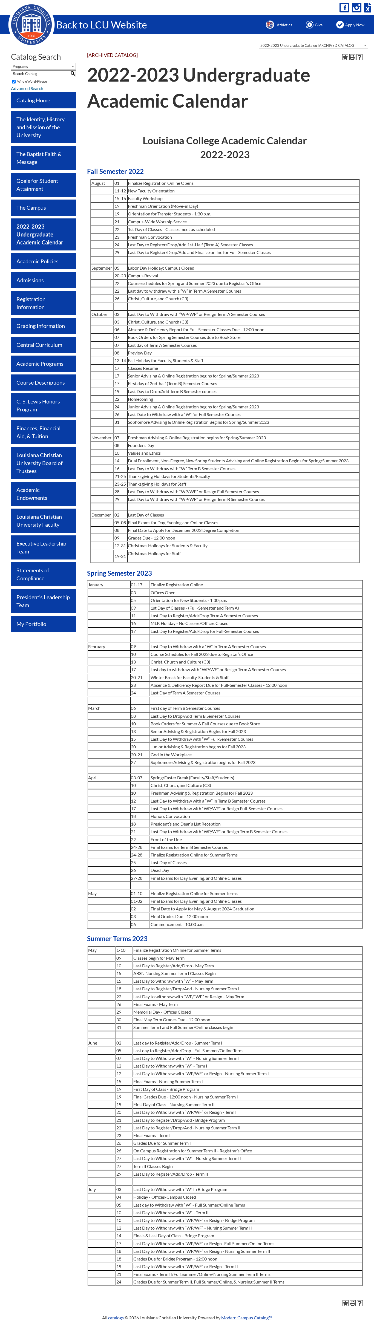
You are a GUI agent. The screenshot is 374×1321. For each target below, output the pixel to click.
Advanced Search (27, 88)
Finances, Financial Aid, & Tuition (38, 432)
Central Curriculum (39, 344)
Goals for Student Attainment (37, 184)
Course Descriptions (40, 382)
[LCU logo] (31, 24)
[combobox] (313, 45)
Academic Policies (37, 261)
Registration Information (30, 303)
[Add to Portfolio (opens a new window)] (345, 57)
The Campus (31, 207)
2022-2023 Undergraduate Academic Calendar (39, 234)
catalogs (116, 1317)
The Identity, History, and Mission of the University (40, 127)
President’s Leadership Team (43, 601)
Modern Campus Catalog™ (246, 1317)
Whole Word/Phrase (32, 81)
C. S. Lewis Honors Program (38, 405)
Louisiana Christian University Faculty (39, 520)
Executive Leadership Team (41, 547)
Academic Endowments (31, 493)
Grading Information (40, 325)
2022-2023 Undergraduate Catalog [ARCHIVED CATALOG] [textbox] (307, 45)
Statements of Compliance (32, 574)
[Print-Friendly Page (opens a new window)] (352, 57)
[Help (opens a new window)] (359, 57)
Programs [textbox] (20, 66)
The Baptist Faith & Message (39, 158)
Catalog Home (33, 100)
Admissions (30, 280)
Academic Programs (40, 363)
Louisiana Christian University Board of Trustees (39, 463)
